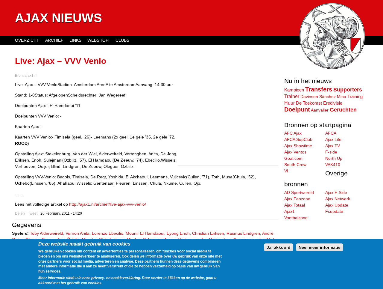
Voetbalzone (296, 217)
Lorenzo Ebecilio (107, 233)
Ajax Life (333, 139)
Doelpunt (297, 109)
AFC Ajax (293, 133)
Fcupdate (334, 211)
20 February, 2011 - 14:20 (61, 213)
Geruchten (343, 110)
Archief (54, 40)
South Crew (295, 164)
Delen (20, 213)
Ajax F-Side (336, 192)
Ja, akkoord (279, 247)
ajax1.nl (31, 75)
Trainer (291, 96)
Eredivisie (332, 103)
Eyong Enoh (178, 233)
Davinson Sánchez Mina (323, 96)
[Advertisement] (228, 123)
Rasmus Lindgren (243, 233)
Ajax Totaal (294, 205)
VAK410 (332, 164)
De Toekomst (309, 103)
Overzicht (27, 40)
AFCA (330, 133)
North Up (333, 158)
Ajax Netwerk (337, 198)
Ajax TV (332, 145)
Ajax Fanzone (297, 198)
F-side (331, 152)
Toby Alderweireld (46, 233)
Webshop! (98, 40)
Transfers (318, 89)
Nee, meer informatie (320, 247)
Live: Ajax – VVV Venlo (60, 61)
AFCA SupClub (298, 139)
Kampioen (294, 90)
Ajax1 (289, 211)
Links (75, 40)
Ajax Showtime (298, 145)
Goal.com (293, 158)
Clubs (122, 40)
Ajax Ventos (295, 152)
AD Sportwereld (299, 192)
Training (355, 96)
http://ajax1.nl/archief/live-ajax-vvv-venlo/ (107, 204)
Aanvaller (320, 110)
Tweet (32, 213)
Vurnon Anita (77, 233)
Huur (289, 103)
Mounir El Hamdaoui (145, 233)
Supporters (347, 90)
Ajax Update (336, 205)
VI (286, 170)
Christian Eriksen (208, 233)
